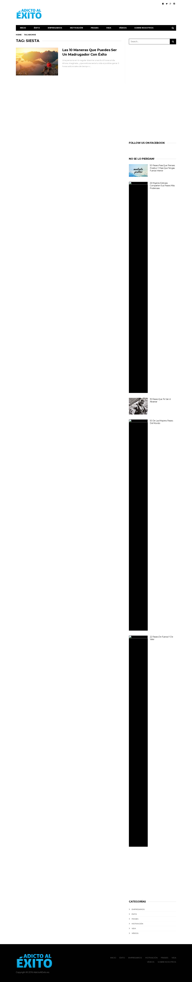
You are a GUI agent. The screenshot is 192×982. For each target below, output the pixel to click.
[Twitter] (167, 4)
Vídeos (123, 28)
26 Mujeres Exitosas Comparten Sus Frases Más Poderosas (162, 186)
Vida (108, 28)
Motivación (76, 28)
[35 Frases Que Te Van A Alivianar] (138, 406)
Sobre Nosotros (143, 28)
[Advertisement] (125, 13)
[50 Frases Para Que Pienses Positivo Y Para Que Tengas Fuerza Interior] (138, 170)
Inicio (23, 28)
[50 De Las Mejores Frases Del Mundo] (138, 525)
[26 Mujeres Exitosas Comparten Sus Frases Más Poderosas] (138, 287)
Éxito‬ (37, 28)
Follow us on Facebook (147, 142)
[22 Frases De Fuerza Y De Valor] (138, 741)
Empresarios (55, 28)
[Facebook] (163, 4)
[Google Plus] (170, 4)
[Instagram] (174, 4)
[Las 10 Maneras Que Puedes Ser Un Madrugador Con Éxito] (37, 62)
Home (18, 35)
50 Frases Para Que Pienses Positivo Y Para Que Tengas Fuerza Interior (162, 168)
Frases (95, 28)
